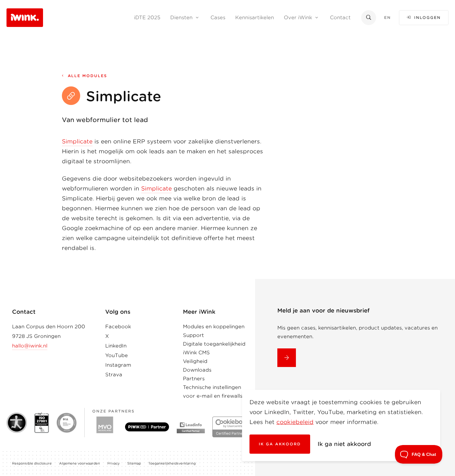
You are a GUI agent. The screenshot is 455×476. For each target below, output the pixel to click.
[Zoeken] (368, 17)
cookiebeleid (295, 422)
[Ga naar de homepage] (24, 17)
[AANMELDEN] (286, 357)
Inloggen (427, 17)
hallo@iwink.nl (29, 346)
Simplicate (77, 141)
